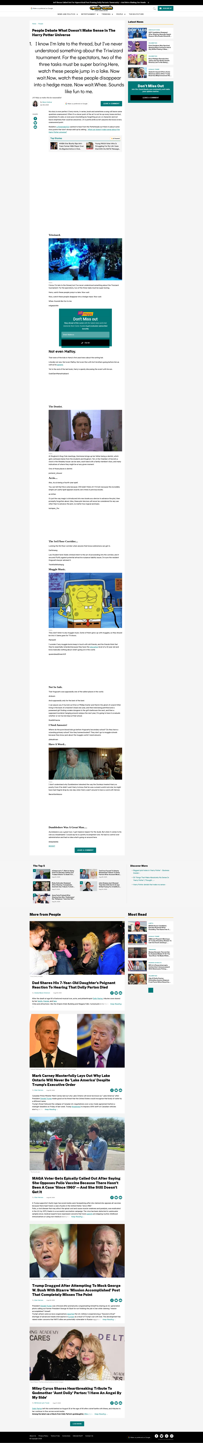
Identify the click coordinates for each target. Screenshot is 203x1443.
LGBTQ (151, 923)
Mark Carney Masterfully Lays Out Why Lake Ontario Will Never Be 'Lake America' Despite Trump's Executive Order (71, 1080)
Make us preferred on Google (43, 8)
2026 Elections (154, 30)
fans (55, 1001)
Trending (106, 14)
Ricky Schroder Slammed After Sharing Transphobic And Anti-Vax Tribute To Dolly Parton (63, 886)
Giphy (50, 282)
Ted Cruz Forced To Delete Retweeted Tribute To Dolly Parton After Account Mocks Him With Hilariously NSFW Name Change (109, 874)
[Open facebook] (156, 1436)
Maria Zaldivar (47, 102)
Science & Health (155, 962)
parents (60, 365)
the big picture (136, 14)
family (40, 1001)
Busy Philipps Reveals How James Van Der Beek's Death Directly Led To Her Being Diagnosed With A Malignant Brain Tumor (159, 62)
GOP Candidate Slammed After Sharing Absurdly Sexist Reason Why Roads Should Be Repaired (160, 35)
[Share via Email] (35, 127)
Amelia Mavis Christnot (42, 993)
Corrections (66, 1436)
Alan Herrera (38, 1090)
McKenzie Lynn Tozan (41, 1403)
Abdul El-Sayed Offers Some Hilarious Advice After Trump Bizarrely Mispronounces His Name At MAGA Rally (159, 74)
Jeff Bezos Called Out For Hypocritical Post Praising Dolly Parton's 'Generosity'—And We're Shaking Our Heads (99, 2)
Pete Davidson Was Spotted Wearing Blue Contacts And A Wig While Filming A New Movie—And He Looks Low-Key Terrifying (160, 49)
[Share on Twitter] (35, 123)
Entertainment (88, 14)
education (94, 647)
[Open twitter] (161, 1436)
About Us (33, 1436)
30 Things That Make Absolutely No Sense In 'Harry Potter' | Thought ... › (151, 878)
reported (70, 1314)
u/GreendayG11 (62, 127)
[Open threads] (166, 1436)
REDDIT (52, 846)
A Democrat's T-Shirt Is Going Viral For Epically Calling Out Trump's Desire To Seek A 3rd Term (63, 873)
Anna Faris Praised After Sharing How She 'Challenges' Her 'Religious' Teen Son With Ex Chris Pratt (63, 898)
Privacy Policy (43, 1436)
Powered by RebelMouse (165, 1439)
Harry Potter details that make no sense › (149, 884)
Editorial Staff (78, 1436)
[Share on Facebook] (35, 118)
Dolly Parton (98, 998)
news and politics (66, 14)
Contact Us (89, 1436)
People (119, 14)
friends (46, 1001)
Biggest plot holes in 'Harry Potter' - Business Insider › (151, 871)
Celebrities (153, 43)
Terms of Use (55, 1436)
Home (34, 24)
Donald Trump (154, 69)
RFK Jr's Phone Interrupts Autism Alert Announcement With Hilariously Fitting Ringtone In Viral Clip (159, 968)
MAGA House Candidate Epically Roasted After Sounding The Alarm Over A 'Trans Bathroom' (159, 928)
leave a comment (111, 104)
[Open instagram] (171, 1436)
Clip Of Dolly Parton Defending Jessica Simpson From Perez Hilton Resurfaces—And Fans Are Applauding (160, 981)
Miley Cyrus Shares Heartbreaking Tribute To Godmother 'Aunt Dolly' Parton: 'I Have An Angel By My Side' (76, 1393)
